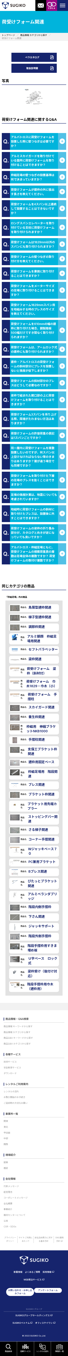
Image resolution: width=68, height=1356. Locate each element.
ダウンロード (10, 1073)
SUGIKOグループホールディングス (32, 1315)
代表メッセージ (11, 1186)
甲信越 (7, 1132)
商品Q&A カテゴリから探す (17, 1043)
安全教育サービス (12, 1067)
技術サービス (10, 1061)
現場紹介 (10, 1154)
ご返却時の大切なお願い (16, 1103)
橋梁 (6, 1168)
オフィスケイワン (44, 1323)
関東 (6, 1121)
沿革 (6, 1221)
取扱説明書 (32, 68)
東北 (6, 1127)
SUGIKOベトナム (21, 1323)
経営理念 (8, 1192)
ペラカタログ (32, 57)
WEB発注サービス (33, 1279)
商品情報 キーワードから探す (18, 1026)
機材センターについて (14, 1215)
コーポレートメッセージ (16, 1197)
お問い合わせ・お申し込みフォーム (20, 1292)
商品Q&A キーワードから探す (18, 1037)
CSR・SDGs (10, 1226)
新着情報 (18, 1272)
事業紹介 (8, 1209)
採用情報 (47, 1272)
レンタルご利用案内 (16, 1084)
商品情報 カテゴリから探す (17, 1032)
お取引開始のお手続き (14, 1097)
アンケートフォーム (48, 1290)
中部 (6, 1138)
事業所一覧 (11, 1113)
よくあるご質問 (32, 1272)
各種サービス (13, 1054)
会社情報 (10, 1178)
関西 (6, 1144)
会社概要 (8, 1203)
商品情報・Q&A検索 (17, 1019)
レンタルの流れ (11, 1091)
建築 (6, 1162)
